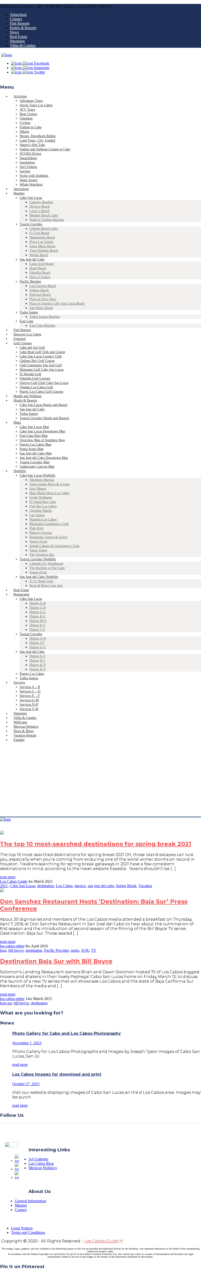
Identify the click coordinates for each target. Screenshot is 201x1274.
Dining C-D (37, 607)
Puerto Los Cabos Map (35, 444)
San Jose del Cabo (32, 409)
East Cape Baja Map (34, 436)
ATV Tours (27, 109)
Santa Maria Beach (42, 246)
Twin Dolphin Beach (43, 250)
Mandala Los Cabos (43, 519)
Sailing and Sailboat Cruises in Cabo (45, 149)
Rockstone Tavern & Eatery (48, 537)
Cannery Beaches (41, 202)
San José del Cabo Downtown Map (44, 458)
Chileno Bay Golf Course (37, 361)
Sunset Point (38, 572)
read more (7, 877)
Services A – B (30, 687)
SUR (85, 950)
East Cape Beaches (42, 325)
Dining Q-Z (37, 647)
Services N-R (29, 704)
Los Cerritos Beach (42, 286)
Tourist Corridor (31, 224)
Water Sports (29, 180)
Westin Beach (38, 255)
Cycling (25, 123)
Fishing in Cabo (31, 127)
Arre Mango (37, 488)
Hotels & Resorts (23, 28)
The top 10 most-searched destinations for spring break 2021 (95, 843)
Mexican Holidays (42, 1168)
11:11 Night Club (41, 581)
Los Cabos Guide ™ (103, 1241)
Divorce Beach (39, 206)
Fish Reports (19, 23)
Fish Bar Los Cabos (43, 506)
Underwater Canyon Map (37, 466)
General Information (30, 1201)
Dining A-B (37, 603)
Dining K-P (37, 665)
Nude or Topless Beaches (46, 220)
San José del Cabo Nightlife (39, 577)
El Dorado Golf (30, 374)
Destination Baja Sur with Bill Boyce (56, 961)
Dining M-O (38, 621)
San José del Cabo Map (36, 453)
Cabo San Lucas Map (34, 427)
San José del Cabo (32, 259)
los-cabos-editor (12, 946)
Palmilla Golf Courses (35, 378)
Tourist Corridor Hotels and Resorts (44, 418)
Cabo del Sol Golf (32, 347)
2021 (4, 886)
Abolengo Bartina (41, 480)
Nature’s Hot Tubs (32, 145)
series (75, 950)
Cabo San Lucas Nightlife (37, 475)
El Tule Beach (39, 233)
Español (19, 740)
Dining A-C (37, 656)
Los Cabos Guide (13, 881)
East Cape (26, 321)
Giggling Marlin (40, 510)
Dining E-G (37, 612)
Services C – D (30, 691)
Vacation (145, 886)
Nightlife (19, 471)
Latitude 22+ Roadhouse (46, 563)
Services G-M (29, 700)
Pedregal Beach (40, 295)
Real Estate (18, 37)
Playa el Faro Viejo (42, 299)
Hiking (24, 131)
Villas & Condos (23, 45)
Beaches (19, 193)
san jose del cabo (101, 886)
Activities (20, 96)
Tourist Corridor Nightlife (38, 559)
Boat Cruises (28, 114)
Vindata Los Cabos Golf (36, 387)
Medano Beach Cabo (43, 215)
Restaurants (21, 594)
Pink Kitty (36, 528)
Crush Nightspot (40, 497)
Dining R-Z (37, 669)
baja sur (6, 1003)
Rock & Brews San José (46, 585)
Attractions (18, 14)
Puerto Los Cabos (32, 674)
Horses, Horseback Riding (38, 136)
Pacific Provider (56, 950)
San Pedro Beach (41, 308)
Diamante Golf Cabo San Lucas (41, 369)
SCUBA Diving (30, 153)
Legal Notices (22, 1228)
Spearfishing (28, 158)
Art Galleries (38, 1159)
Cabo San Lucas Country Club (41, 356)
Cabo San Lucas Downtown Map (42, 431)
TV (93, 950)
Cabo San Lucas (31, 198)
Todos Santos (29, 312)
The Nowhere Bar (41, 555)
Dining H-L (37, 616)
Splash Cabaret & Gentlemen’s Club (54, 546)
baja (3, 950)
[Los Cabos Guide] (6, 55)
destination (45, 886)
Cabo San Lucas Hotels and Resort (43, 405)
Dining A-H (37, 638)
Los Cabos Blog (41, 1163)
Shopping (17, 41)
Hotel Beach (37, 268)
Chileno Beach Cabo (43, 228)
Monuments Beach (42, 237)
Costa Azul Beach (41, 264)
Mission (21, 1205)
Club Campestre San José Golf (41, 365)
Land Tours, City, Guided (37, 140)
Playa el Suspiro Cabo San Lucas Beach (57, 303)
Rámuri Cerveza (40, 533)
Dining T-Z (37, 629)
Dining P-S (37, 625)
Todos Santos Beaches (44, 317)
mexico (80, 886)
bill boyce (16, 950)
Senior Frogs (38, 541)
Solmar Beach (39, 290)
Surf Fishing (28, 167)
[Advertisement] (100, 780)
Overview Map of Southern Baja (42, 440)
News (14, 32)
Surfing (25, 171)
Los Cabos (64, 886)
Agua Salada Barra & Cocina (49, 484)
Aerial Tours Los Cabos (36, 105)
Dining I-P (36, 643)
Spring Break (126, 886)
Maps (17, 422)
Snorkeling (27, 162)
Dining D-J (37, 660)
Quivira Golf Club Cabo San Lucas (44, 383)
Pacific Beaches (30, 281)
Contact (16, 19)
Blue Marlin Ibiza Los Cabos (49, 493)
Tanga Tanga (38, 550)
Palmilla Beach (39, 272)
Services (19, 682)
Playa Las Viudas (41, 242)
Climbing (26, 118)
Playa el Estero (39, 277)
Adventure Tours (31, 101)
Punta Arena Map (32, 449)
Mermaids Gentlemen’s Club (49, 524)
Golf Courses (22, 343)
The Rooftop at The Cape (47, 568)
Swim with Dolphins (34, 176)
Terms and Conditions (28, 1232)
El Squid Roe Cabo (42, 502)
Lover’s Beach (39, 211)
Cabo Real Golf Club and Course (42, 352)
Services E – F (30, 696)
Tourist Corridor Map (35, 462)
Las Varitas (37, 515)
